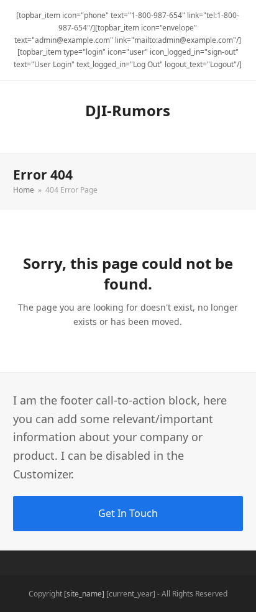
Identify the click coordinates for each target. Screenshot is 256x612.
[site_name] (84, 593)
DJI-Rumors (127, 110)
